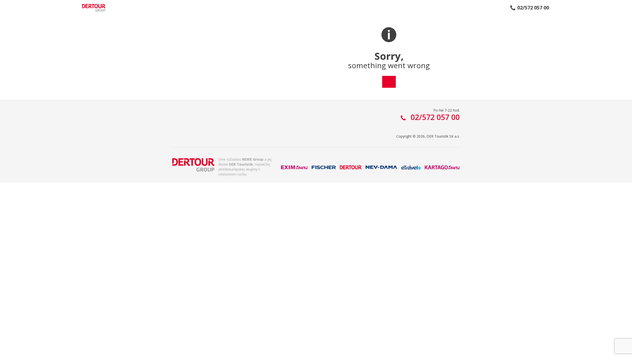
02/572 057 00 (533, 7)
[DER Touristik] (193, 165)
